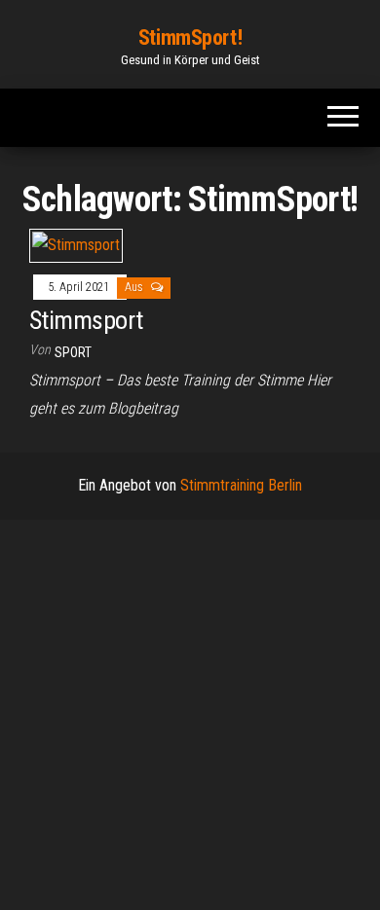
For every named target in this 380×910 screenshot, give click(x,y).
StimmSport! (190, 37)
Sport (73, 352)
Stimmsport (86, 320)
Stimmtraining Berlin (241, 485)
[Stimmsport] (76, 245)
